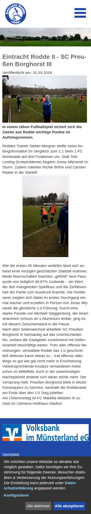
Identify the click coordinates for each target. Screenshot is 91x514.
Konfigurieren (16, 495)
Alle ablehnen (38, 506)
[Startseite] (15, 13)
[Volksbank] (45, 440)
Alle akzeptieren (69, 506)
